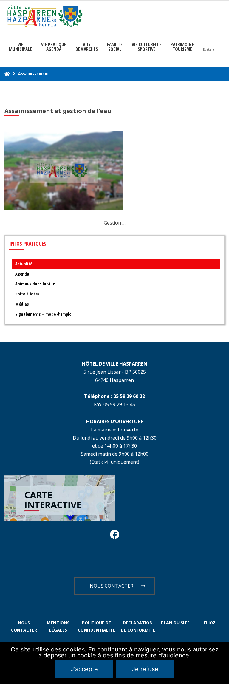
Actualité (23, 264)
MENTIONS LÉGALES (58, 626)
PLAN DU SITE (175, 623)
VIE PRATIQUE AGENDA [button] (53, 46)
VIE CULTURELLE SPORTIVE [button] (146, 46)
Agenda (22, 274)
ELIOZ (210, 623)
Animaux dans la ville (35, 284)
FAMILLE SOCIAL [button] (115, 46)
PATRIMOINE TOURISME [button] (182, 46)
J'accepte (84, 669)
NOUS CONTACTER (111, 586)
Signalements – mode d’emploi (44, 314)
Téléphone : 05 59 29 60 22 (114, 396)
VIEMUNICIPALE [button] (20, 46)
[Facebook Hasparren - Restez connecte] (114, 536)
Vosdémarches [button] (86, 46)
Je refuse (145, 669)
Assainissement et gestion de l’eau (57, 111)
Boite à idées (27, 294)
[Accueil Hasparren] (7, 73)
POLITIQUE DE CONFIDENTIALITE (96, 626)
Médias (22, 304)
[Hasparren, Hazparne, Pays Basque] (44, 16)
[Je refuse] (222, 663)
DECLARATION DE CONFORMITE (138, 626)
